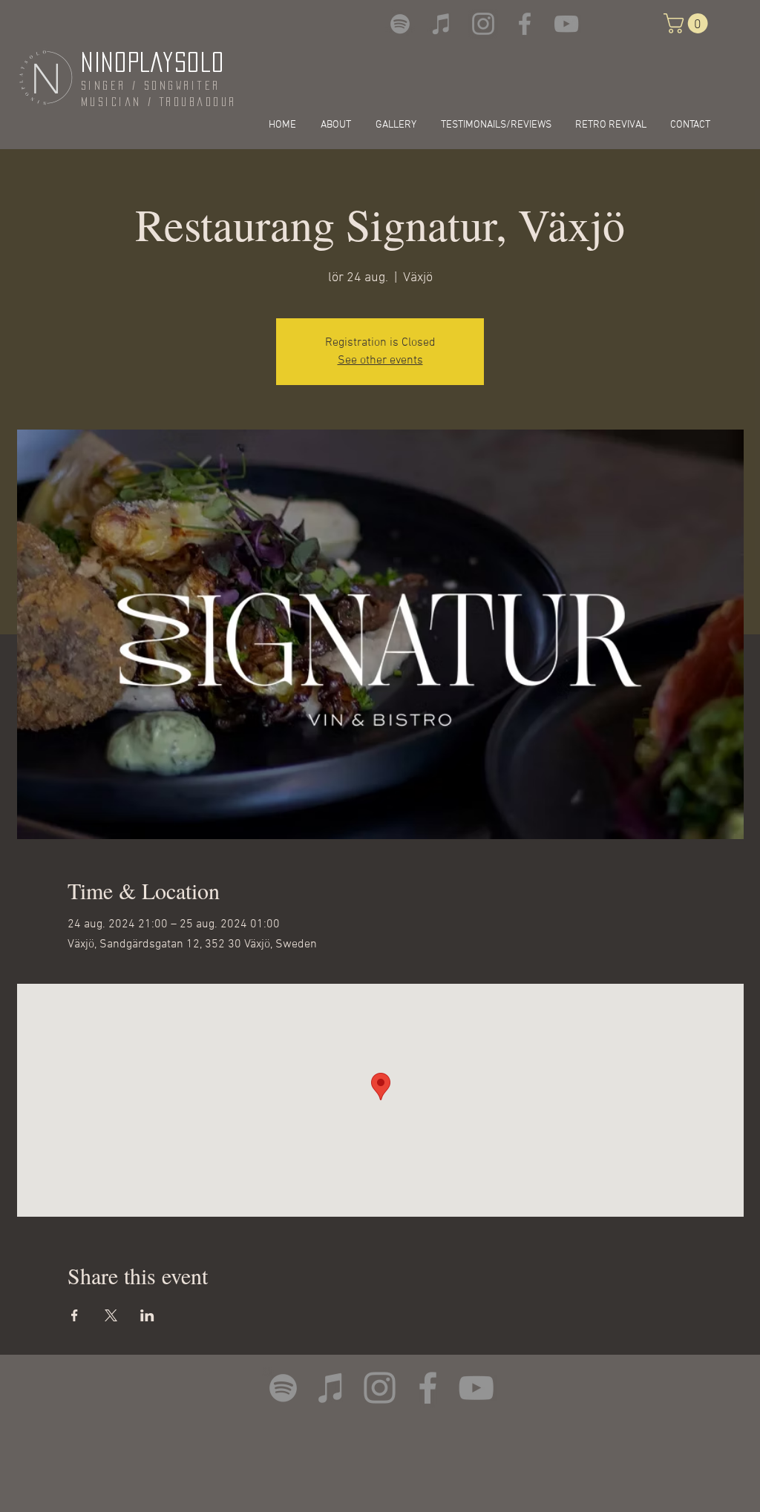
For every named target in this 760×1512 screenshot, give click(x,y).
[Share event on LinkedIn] (147, 1315)
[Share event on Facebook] (75, 1315)
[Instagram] (483, 24)
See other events (380, 360)
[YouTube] (566, 24)
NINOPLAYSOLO (152, 62)
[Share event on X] (111, 1315)
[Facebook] (525, 24)
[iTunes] (441, 24)
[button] (688, 23)
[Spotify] (400, 24)
